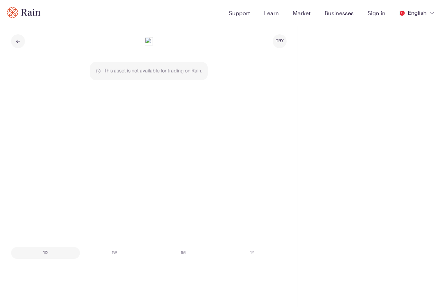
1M (183, 252)
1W (114, 252)
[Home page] (23, 12)
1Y (252, 252)
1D (45, 252)
